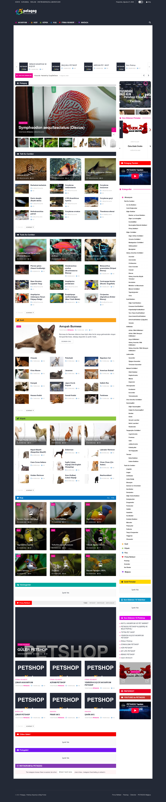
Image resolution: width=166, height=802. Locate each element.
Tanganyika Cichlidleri (133, 430)
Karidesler (132, 389)
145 (33, 219)
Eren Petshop (98, 65)
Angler (128, 472)
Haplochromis (133, 375)
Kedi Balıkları (130, 299)
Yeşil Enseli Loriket (94, 518)
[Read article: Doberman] (56, 453)
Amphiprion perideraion (70, 282)
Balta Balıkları (133, 458)
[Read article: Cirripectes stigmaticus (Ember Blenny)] (91, 298)
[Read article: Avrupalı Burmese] (35, 338)
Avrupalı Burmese (70, 326)
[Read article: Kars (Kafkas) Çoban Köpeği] (56, 479)
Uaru (130, 296)
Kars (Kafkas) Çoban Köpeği (70, 476)
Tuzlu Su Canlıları (129, 465)
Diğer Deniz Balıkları (132, 496)
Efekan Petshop (126, 641)
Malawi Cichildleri (132, 368)
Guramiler (132, 358)
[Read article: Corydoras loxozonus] (91, 189)
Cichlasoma (132, 263)
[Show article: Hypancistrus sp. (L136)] (80, 142)
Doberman (69, 449)
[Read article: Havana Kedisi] (22, 399)
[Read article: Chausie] (22, 361)
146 (32, 178)
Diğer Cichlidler (131, 232)
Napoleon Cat (105, 358)
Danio (130, 417)
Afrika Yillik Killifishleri (136, 330)
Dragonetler (130, 502)
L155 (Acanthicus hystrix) (72, 199)
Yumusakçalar (133, 396)
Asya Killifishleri (134, 339)
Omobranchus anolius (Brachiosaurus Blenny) (71, 269)
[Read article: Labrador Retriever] (91, 453)
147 (68, 178)
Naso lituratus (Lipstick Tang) (36, 282)
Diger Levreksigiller (135, 218)
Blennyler (129, 482)
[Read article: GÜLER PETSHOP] (65, 632)
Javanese (68, 370)
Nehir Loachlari (133, 423)
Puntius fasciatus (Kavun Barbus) (65, 174)
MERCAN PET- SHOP (68, 65)
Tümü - (86, 603)
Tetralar (128, 454)
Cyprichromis (133, 434)
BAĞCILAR (19, 711)
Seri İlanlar (110, 603)
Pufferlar (129, 529)
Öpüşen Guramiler (134, 361)
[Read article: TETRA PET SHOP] (135, 129)
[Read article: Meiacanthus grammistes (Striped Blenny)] (91, 269)
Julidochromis (133, 444)
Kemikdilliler (133, 222)
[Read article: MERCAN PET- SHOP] (56, 67)
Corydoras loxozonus (104, 186)
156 (78, 302)
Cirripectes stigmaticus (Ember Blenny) (107, 296)
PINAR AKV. (55, 714)
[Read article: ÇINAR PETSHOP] (31, 701)
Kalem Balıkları (133, 461)
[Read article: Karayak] (22, 386)
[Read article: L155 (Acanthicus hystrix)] (56, 202)
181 (30, 443)
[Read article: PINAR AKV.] (65, 701)
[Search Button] (150, 22)
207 (30, 573)
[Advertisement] (83, 45)
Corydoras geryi (106, 198)
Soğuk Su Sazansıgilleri (136, 410)
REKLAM (33, 2)
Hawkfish (129, 512)
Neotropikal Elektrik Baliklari (138, 225)
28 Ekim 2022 (22, 443)
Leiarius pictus (23, 174)
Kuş (54, 22)
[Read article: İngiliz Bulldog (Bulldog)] (65, 434)
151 (102, 178)
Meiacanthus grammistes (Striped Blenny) (108, 268)
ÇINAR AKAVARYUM (24, 682)
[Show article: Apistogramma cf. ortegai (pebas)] (36, 142)
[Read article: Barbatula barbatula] (22, 189)
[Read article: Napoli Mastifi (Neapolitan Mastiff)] (22, 453)
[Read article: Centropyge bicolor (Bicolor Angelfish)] (91, 285)
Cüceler (131, 270)
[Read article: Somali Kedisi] (56, 399)
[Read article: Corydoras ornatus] (56, 215)
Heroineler (132, 282)
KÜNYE (17, 2)
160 (64, 443)
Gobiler (128, 509)
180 (65, 573)
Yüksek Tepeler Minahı (95, 544)
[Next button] (149, 67)
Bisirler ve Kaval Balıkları (137, 215)
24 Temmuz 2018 (106, 214)
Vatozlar (131, 323)
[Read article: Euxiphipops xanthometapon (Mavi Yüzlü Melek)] (56, 298)
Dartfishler (129, 489)
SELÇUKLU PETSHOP (36, 65)
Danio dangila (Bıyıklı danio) (35, 199)
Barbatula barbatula (38, 185)
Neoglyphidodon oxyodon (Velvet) (99, 255)
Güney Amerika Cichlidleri (134, 253)
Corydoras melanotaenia (70, 186)
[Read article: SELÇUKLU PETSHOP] (23, 67)
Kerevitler (132, 393)
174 (99, 522)
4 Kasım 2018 (22, 259)
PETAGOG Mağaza (144, 795)
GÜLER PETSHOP (32, 649)
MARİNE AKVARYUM (133, 65)
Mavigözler (132, 249)
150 (74, 68)
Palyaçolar (129, 526)
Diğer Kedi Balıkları (135, 303)
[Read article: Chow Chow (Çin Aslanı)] (91, 466)
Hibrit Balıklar (133, 372)
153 (30, 259)
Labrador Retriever (107, 449)
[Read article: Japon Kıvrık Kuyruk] (56, 386)
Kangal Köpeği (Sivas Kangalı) (29, 439)
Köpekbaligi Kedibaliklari (137, 310)
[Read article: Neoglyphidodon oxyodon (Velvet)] (100, 250)
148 (42, 68)
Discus (131, 273)
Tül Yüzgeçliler (133, 451)
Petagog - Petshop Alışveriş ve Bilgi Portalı (33, 795)
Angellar (129, 469)
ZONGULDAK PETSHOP (130, 644)
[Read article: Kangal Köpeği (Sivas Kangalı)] (31, 434)
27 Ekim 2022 (80, 330)
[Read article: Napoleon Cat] (91, 361)
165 (78, 481)
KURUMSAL (25, 2)
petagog (30, 132)
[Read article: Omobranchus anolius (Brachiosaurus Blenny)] (56, 269)
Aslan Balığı (130, 479)
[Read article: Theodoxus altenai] (91, 215)
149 (102, 193)
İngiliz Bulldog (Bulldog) (61, 439)
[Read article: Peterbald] (56, 361)
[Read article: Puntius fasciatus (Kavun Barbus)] (65, 169)
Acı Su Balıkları (131, 205)
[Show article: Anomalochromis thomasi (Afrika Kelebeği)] (109, 142)
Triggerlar (129, 536)
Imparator (132, 382)
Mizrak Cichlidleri (134, 289)
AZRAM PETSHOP (57, 682)
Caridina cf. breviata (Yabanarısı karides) (46, 125)
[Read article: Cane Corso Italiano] (22, 466)
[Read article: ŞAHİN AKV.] (100, 701)
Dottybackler (130, 499)
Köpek (45, 22)
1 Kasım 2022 (34, 68)
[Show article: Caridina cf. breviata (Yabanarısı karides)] (22, 142)
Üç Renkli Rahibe (59, 518)
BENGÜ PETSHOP (127, 654)
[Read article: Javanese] (56, 374)
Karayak (33, 383)
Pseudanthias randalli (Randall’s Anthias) (64, 254)
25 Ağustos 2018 (37, 188)
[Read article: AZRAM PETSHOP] (65, 668)
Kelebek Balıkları (131, 519)
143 (113, 717)
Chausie (33, 358)
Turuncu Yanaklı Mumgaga (27, 518)
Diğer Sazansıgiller (135, 407)
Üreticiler (100, 603)
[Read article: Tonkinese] (91, 399)
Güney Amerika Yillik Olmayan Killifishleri (138, 349)
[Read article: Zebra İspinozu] (31, 565)
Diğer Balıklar (130, 211)
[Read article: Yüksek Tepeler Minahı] (100, 539)
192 (65, 548)
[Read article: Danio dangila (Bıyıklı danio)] (22, 202)
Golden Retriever (37, 475)
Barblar (131, 413)
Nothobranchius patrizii (36, 212)
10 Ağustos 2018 (58, 178)
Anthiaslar (129, 476)
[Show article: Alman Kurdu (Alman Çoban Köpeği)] (65, 142)
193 (113, 688)
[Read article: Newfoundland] (91, 479)
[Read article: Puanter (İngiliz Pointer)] (100, 434)
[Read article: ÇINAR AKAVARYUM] (31, 668)
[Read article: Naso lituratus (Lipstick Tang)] (22, 285)
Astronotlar (132, 260)
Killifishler (129, 327)
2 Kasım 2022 (22, 522)
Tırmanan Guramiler (135, 365)
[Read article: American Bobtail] (91, 374)
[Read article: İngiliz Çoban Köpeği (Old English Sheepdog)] (56, 466)
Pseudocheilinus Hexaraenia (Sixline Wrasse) (28, 254)
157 (107, 68)
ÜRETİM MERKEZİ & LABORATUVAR (48, 2)
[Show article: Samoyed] (95, 142)
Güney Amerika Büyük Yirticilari (136, 277)
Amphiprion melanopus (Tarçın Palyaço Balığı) (37, 296)
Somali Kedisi (70, 395)
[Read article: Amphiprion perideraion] (56, 285)
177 (99, 548)
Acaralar (131, 257)
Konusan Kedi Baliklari (136, 306)
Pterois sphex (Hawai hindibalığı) (37, 267)
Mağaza (84, 22)
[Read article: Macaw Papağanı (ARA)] (100, 565)
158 (43, 361)
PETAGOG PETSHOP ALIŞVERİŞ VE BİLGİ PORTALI (134, 627)
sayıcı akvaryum (126, 657)
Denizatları (129, 492)
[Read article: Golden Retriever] (22, 479)
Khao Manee (35, 370)
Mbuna (131, 379)
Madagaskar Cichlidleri (136, 242)
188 (30, 548)
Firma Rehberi (68, 22)
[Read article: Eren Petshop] (88, 67)
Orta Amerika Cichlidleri (134, 400)
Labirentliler (130, 354)
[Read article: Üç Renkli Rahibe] (65, 513)
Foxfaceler (129, 506)
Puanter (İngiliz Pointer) (95, 439)
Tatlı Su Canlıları (129, 201)
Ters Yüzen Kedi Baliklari (137, 313)
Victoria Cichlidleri (134, 239)
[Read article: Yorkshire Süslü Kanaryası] (65, 539)
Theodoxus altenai (107, 211)
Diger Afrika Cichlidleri (136, 236)
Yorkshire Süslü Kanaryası (62, 544)
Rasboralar (132, 427)
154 (78, 361)
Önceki (20, 227)
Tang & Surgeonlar (132, 532)
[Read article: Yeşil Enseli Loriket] (100, 513)
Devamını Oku (67, 341)
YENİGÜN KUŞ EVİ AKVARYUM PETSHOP (98, 683)
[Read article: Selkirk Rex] (91, 386)
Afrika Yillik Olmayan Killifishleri (135, 334)
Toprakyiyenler (133, 292)
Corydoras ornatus (72, 211)
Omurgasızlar (130, 386)
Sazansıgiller (130, 403)
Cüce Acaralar (133, 267)
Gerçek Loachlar (134, 420)
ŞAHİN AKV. (90, 714)
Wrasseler (129, 539)
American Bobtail (107, 370)
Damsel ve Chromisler (133, 486)
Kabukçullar (132, 447)
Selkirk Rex (104, 383)
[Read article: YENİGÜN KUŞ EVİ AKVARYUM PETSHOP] (100, 668)
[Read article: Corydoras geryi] (91, 202)
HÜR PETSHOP (126, 648)
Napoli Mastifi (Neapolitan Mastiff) (38, 450)
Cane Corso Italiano (38, 462)
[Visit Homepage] (26, 12)
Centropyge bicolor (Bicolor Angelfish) (107, 282)
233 (30, 522)
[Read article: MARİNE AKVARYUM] (121, 67)
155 (33, 206)
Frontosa (131, 437)
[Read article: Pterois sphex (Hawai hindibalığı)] (22, 269)
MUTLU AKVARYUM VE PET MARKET (46, 75)
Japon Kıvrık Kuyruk (70, 384)
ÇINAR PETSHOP (22, 714)
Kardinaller (129, 516)
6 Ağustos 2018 (37, 217)
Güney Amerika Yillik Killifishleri (135, 343)
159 (102, 217)
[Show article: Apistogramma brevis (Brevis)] (51, 142)
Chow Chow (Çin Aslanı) (106, 463)
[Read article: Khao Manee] (22, 374)
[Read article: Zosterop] (65, 565)
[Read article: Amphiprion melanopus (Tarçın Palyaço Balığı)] (22, 298)
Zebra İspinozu (23, 570)
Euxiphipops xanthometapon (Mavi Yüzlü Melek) (72, 296)
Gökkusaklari (133, 246)
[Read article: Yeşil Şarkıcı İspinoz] (31, 539)
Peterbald (69, 358)
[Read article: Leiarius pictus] (31, 169)
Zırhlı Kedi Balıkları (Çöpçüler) (138, 320)
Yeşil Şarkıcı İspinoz (25, 544)
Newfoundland (105, 475)
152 (68, 289)
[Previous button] (16, 67)
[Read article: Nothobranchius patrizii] (22, 215)
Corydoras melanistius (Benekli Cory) (99, 173)
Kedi (35, 22)
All (108, 498)
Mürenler (129, 522)
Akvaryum (22, 22)
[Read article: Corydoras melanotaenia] (56, 189)
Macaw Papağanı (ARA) (96, 570)
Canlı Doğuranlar (131, 208)
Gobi (130, 441)
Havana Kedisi (36, 395)
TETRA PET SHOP (135, 146)
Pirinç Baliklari (133, 228)
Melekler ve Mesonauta (136, 286)
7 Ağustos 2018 (23, 178)
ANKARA (53, 711)
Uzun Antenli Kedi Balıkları (137, 316)
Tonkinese (104, 395)
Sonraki (29, 227)
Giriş (149, 2)
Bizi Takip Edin (66, 772)
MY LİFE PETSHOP (128, 651)
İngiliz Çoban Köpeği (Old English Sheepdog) (73, 464)
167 (43, 455)
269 (141, 679)
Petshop (92, 603)
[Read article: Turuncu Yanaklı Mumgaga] (31, 513)
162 (78, 388)
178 (113, 361)
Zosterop (55, 570)
